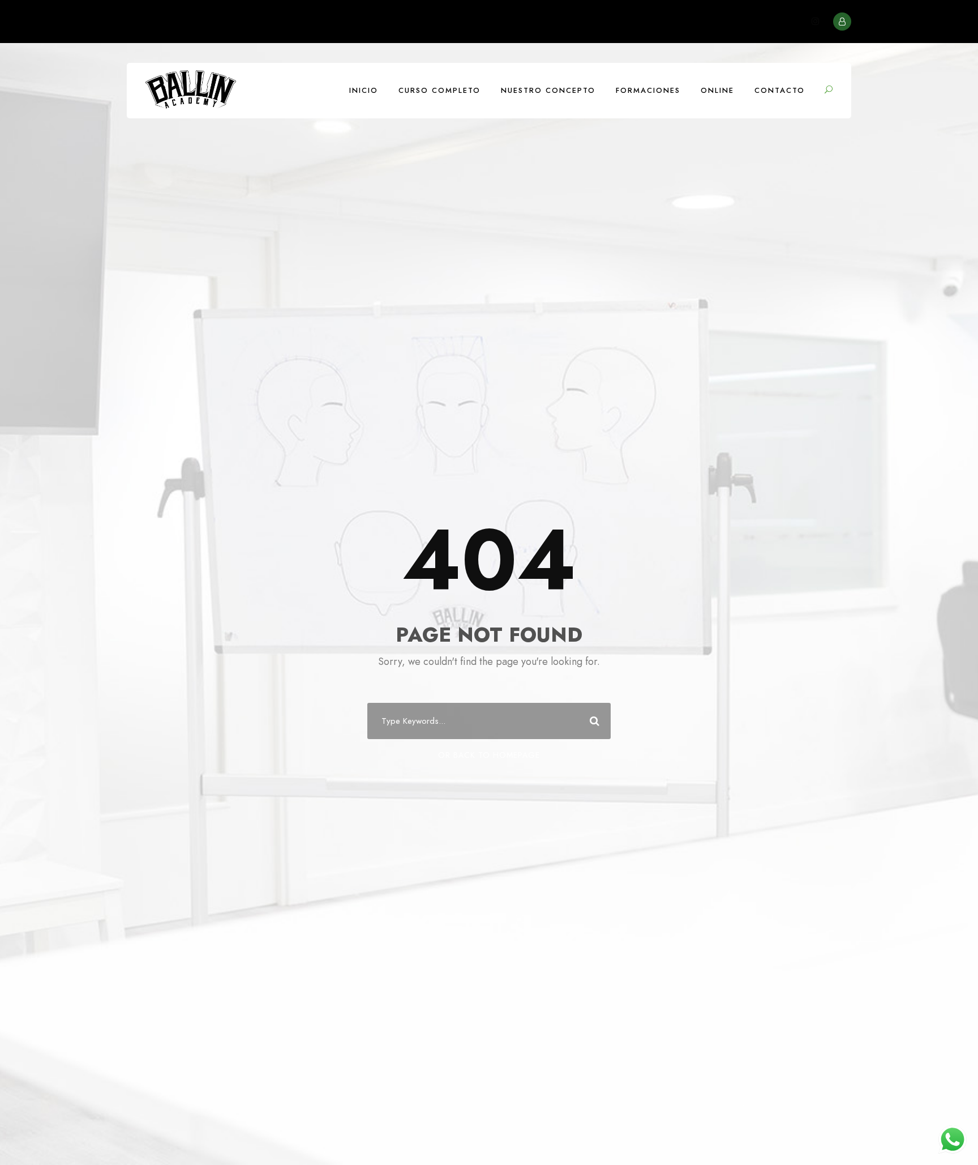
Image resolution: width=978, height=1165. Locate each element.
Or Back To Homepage (489, 755)
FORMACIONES (648, 90)
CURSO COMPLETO (439, 90)
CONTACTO (779, 90)
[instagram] (815, 21)
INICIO (363, 90)
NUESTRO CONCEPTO (548, 90)
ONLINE (717, 90)
